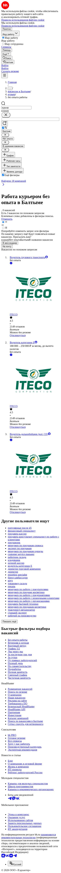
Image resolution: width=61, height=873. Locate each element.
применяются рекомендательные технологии (28, 836)
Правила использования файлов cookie (22, 25)
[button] (4, 65)
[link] (6, 58)
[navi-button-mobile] (4, 75)
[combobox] (16, 107)
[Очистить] (5, 115)
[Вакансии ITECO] (34, 289)
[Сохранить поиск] (4, 123)
